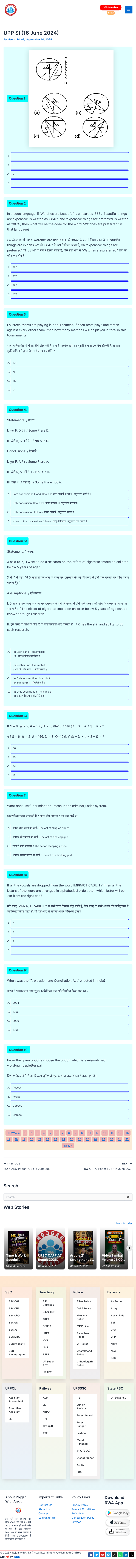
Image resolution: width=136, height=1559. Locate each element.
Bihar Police (84, 1301)
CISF (113, 1329)
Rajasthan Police (83, 1335)
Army (114, 1308)
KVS (45, 1340)
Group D (48, 1425)
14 (112, 1133)
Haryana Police (82, 1317)
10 (82, 1133)
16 (127, 1133)
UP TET (47, 1372)
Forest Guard (85, 1415)
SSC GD (13, 1322)
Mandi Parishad (82, 1442)
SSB (113, 1357)
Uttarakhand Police (84, 1352)
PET (79, 1397)
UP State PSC (118, 1397)
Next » (68, 1145)
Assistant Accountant (16, 1399)
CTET (46, 1318)
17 (8, 1139)
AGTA (80, 1464)
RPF (45, 1418)
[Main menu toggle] (128, 9)
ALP (45, 1397)
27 (87, 1139)
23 (55, 1139)
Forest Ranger (81, 1424)
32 (127, 1139)
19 (23, 1139)
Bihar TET (49, 1311)
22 (47, 1139)
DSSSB (47, 1326)
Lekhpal (81, 1433)
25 (71, 1139)
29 (103, 1139)
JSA (79, 1471)
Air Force (116, 1301)
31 (119, 1139)
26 (79, 1139)
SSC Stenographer (17, 1352)
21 (39, 1139)
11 (89, 1133)
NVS (45, 1347)
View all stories (123, 1223)
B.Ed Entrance (48, 1303)
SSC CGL (14, 1301)
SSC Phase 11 (17, 1343)
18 (16, 1139)
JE (10, 1418)
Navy (114, 1343)
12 (97, 1133)
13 (104, 1133)
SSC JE (13, 1329)
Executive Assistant (15, 1410)
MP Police (83, 1326)
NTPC (46, 1411)
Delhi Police (84, 1308)
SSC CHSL (15, 1308)
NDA (113, 1350)
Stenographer (85, 1457)
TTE (45, 1433)
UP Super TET (48, 1363)
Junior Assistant (82, 1406)
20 (31, 1139)
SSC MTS (14, 1336)
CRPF (114, 1336)
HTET (46, 1333)
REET (46, 1354)
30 (111, 1139)
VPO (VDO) (83, 1450)
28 (95, 1139)
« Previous (13, 1133)
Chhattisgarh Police (85, 1363)
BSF (113, 1322)
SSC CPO (14, 1315)
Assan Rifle (117, 1315)
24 (63, 1139)
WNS (16, 1556)
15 (119, 1133)
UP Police (82, 1343)
